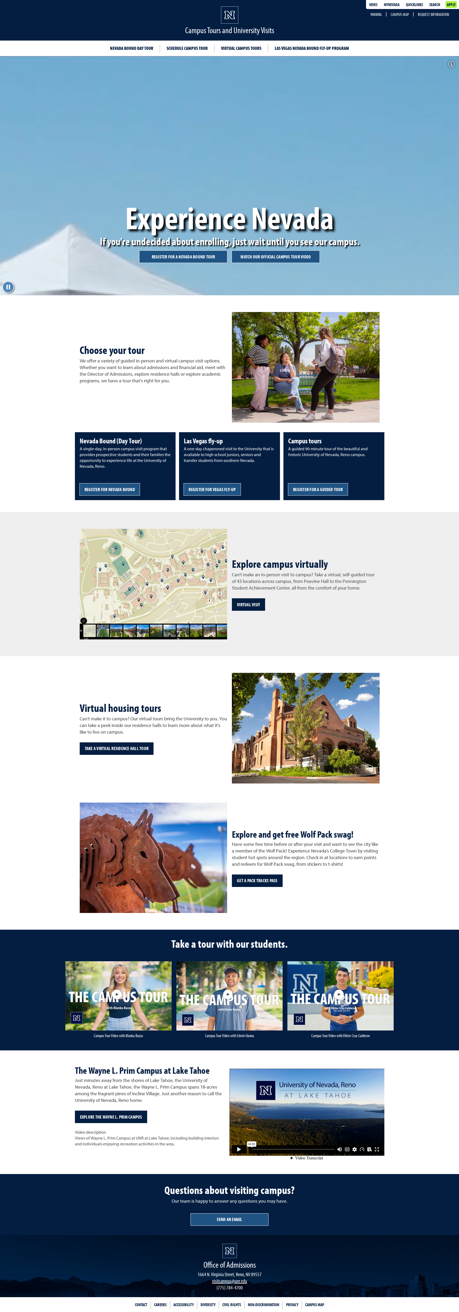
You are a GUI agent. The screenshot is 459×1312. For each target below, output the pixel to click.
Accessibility (183, 1304)
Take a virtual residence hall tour (117, 748)
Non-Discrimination (263, 1304)
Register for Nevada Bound (109, 489)
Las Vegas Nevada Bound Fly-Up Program (312, 48)
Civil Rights (231, 1304)
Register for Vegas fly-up (212, 489)
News (373, 4)
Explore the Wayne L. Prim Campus (111, 1117)
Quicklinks (414, 4)
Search (434, 4)
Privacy (292, 1304)
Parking (376, 14)
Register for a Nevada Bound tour (183, 257)
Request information (433, 14)
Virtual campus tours (241, 48)
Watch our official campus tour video (275, 257)
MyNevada (392, 4)
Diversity (208, 1304)
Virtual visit (248, 604)
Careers (160, 1304)
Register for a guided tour (318, 489)
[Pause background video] (8, 287)
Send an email (229, 1219)
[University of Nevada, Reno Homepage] (229, 1251)
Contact (141, 1304)
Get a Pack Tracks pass (257, 880)
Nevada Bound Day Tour (131, 48)
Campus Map (400, 14)
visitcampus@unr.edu (229, 1281)
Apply (451, 4)
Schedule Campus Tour (187, 48)
